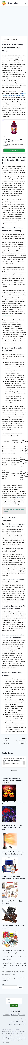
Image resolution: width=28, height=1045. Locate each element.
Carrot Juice (5, 41)
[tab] (11, 770)
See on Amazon (14, 150)
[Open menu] (25, 3)
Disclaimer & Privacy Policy (18, 1022)
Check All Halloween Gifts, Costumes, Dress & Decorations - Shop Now (13, 781)
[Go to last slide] (4, 763)
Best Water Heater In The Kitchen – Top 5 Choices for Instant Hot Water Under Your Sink (14, 965)
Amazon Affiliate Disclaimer (17, 1024)
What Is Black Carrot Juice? (6, 741)
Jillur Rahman (6, 39)
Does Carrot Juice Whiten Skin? (21, 741)
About (17, 1019)
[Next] (24, 763)
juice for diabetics (7, 315)
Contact (23, 1019)
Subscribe (14, 1005)
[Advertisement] (14, 21)
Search (4, 984)
